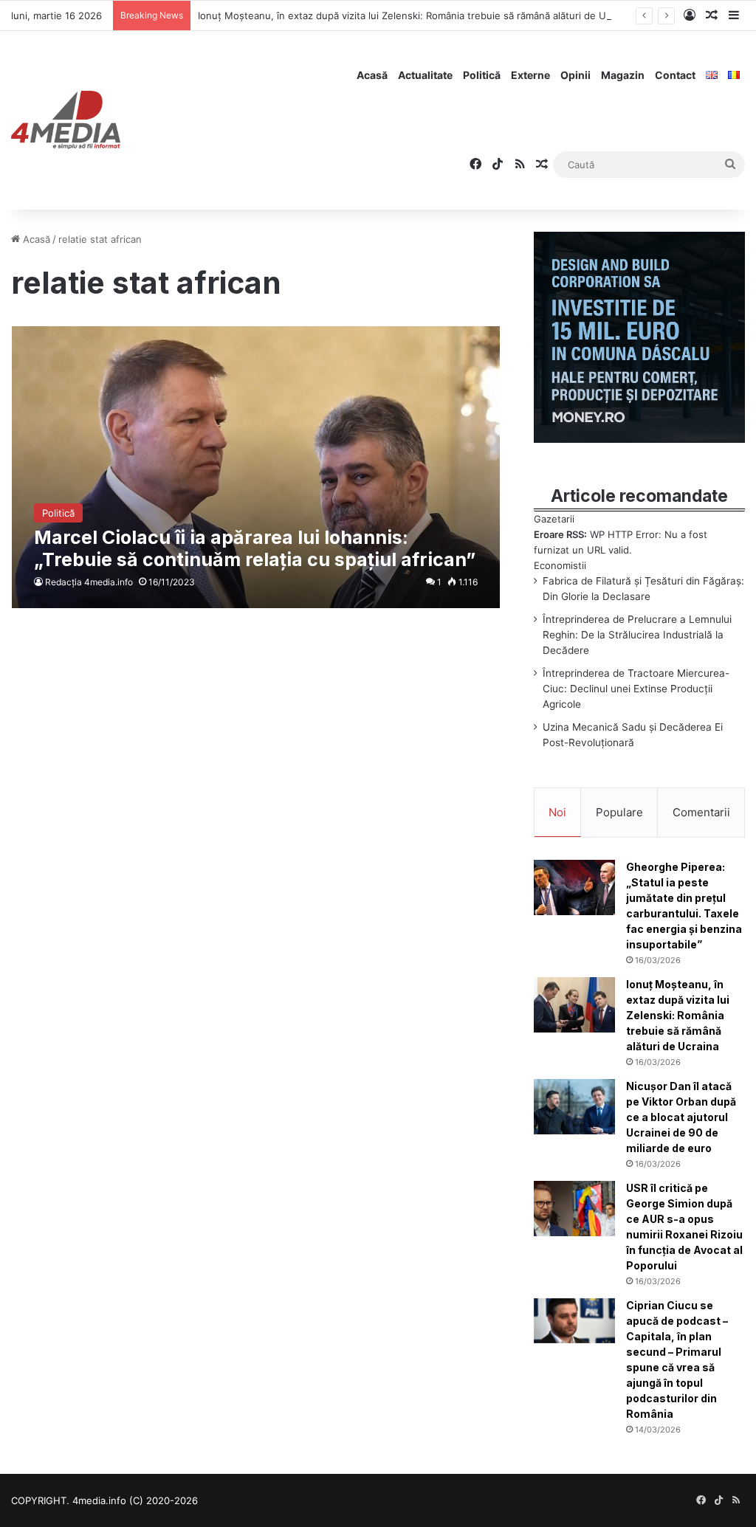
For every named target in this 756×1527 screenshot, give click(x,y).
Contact (675, 75)
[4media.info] (65, 120)
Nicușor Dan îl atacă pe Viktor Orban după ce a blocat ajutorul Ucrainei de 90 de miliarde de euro (681, 1117)
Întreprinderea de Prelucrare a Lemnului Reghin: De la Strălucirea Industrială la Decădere (637, 634)
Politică (482, 75)
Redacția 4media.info (89, 581)
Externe (530, 75)
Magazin (623, 75)
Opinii (575, 75)
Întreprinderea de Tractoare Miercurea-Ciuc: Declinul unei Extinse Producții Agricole (636, 688)
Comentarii (701, 812)
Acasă (372, 75)
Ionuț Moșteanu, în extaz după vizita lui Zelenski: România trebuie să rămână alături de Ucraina (415, 15)
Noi (557, 812)
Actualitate (425, 75)
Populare (619, 812)
